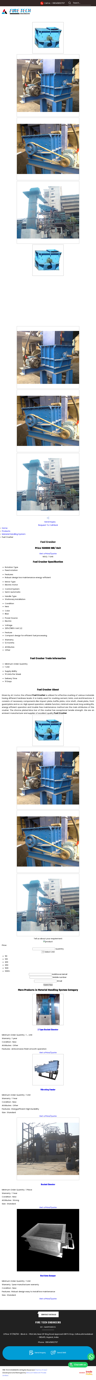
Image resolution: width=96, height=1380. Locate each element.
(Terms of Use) (41, 1370)
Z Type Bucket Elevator (48, 1029)
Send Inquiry (50, 521)
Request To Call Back (48, 525)
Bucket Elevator (48, 1184)
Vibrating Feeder (48, 1089)
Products (6, 531)
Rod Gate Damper (48, 1275)
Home (5, 528)
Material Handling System (14, 534)
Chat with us (80, 1365)
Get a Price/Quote (48, 553)
